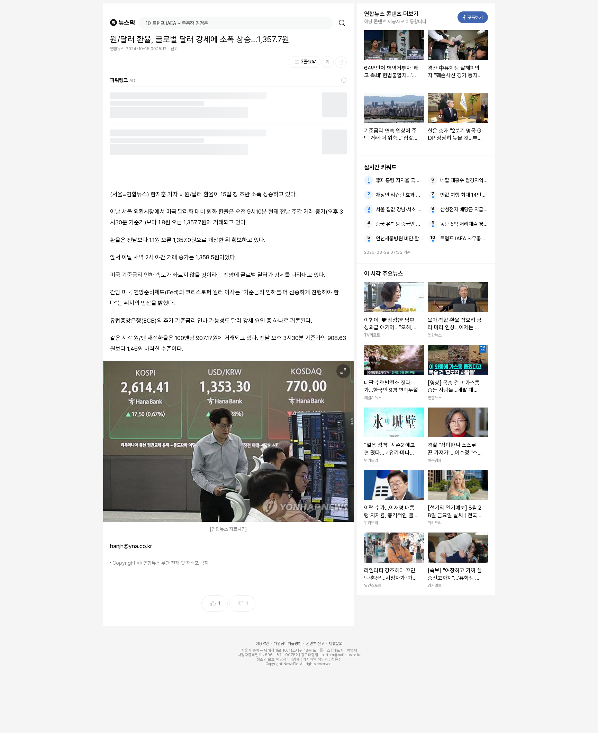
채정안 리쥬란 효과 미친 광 (400, 195)
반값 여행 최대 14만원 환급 (464, 195)
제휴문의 (336, 643)
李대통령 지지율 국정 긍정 (400, 180)
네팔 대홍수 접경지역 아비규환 (464, 180)
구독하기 (473, 17)
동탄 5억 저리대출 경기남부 (464, 224)
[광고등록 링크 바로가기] (344, 80)
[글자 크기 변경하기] (328, 62)
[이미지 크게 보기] (343, 371)
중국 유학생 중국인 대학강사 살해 (400, 224)
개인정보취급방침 (287, 643)
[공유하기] (341, 62)
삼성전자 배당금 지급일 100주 (464, 209)
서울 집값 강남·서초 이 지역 (400, 209)
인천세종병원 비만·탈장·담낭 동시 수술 (400, 238)
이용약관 (262, 643)
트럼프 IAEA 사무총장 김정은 (464, 238)
